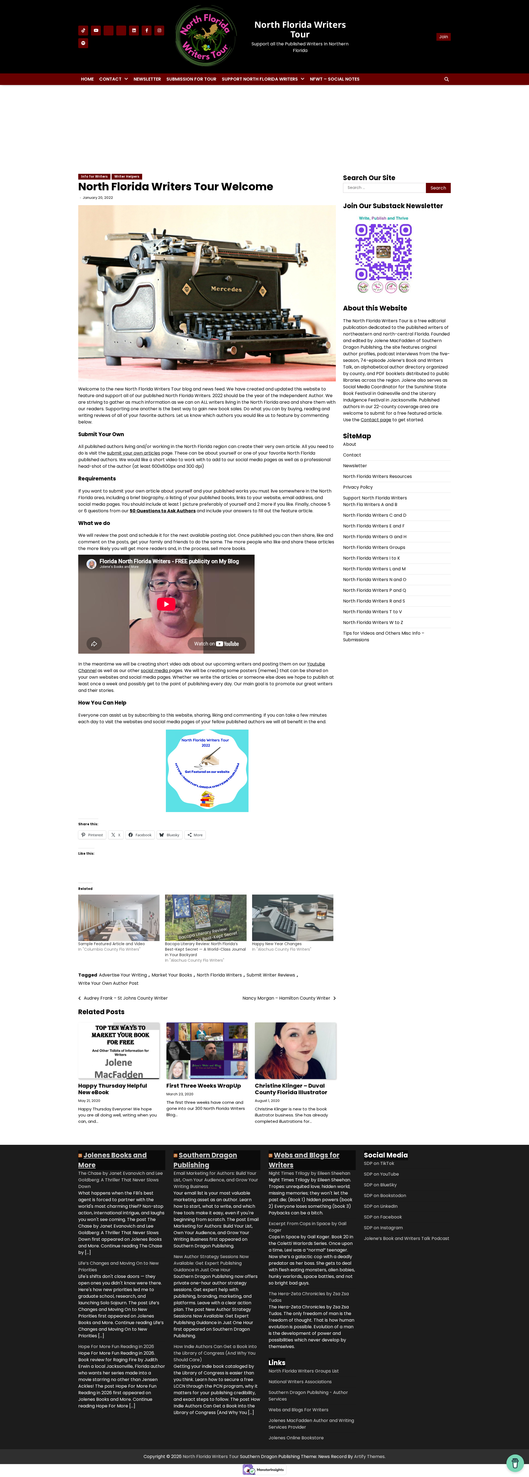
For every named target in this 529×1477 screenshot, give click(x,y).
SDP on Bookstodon (385, 1195)
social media (155, 670)
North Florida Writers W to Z (373, 622)
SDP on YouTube (381, 1174)
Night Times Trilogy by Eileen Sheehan (309, 1173)
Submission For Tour (191, 79)
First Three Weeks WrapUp (203, 1086)
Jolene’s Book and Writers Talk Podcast (406, 1238)
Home (87, 79)
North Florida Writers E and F (374, 526)
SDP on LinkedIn (381, 1206)
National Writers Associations (300, 1382)
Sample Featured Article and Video (111, 944)
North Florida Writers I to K (371, 558)
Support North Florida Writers (260, 79)
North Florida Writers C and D (374, 515)
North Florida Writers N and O (374, 579)
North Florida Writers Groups (374, 547)
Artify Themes (369, 1456)
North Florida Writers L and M (374, 569)
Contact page (376, 420)
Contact (110, 79)
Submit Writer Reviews (271, 975)
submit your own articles (133, 453)
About (349, 444)
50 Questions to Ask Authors (163, 511)
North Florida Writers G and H (374, 536)
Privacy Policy (358, 487)
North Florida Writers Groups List (304, 1371)
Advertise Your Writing (123, 975)
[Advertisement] (264, 128)
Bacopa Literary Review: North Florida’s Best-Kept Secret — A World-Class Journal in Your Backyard (205, 949)
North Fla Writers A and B (370, 504)
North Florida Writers (219, 975)
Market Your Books (172, 975)
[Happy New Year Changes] (292, 918)
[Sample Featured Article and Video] (119, 918)
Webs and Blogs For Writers (298, 1410)
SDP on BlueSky (380, 1185)
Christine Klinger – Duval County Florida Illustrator (291, 1089)
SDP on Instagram (383, 1228)
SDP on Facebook (383, 1217)
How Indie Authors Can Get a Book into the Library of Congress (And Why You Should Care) (215, 1353)
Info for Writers (94, 176)
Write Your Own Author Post (108, 983)
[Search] (446, 79)
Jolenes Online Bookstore (296, 1438)
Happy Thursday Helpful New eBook (112, 1089)
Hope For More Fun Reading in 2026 (116, 1346)
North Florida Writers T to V (372, 612)
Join (443, 37)
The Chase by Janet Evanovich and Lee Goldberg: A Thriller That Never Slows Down (120, 1180)
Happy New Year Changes (277, 944)
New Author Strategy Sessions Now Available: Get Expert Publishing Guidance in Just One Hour (211, 1263)
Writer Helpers (126, 176)
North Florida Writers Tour (300, 29)
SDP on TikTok (379, 1163)
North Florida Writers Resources (377, 476)
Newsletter (147, 79)
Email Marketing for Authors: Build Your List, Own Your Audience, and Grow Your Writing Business (216, 1180)
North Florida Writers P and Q (374, 590)
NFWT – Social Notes (335, 79)
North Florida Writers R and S (374, 601)
